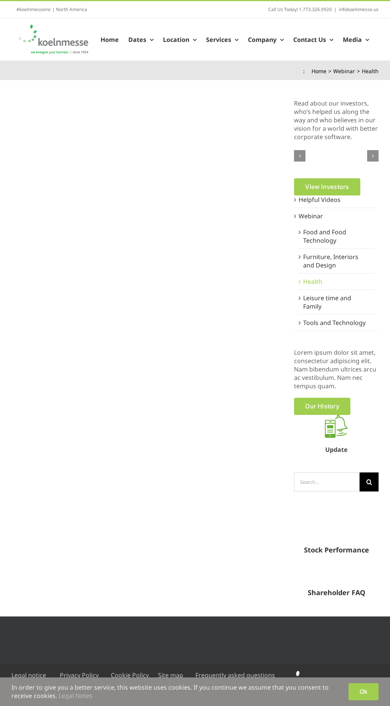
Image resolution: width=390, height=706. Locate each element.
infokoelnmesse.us (359, 9)
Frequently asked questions (235, 675)
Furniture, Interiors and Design (330, 261)
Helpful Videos (319, 199)
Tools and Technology (334, 323)
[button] (299, 156)
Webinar (311, 216)
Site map (170, 675)
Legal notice (28, 675)
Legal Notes (76, 696)
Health (312, 281)
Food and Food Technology (324, 236)
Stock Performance (336, 549)
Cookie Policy (130, 675)
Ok (364, 691)
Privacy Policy (79, 675)
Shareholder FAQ (336, 592)
